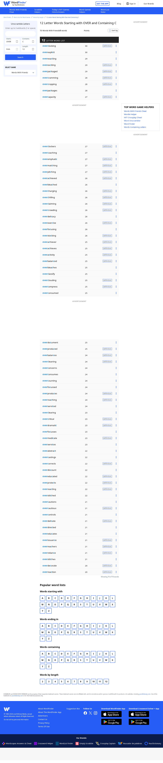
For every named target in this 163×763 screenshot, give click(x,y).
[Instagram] (95, 713)
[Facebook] (85, 713)
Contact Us (42, 719)
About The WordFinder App (49, 712)
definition (107, 46)
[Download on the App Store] (111, 714)
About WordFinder (46, 708)
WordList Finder (66, 743)
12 (106, 681)
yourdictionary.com (144, 694)
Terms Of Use (44, 726)
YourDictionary (155, 743)
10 (93, 681)
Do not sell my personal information (16, 720)
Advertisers (43, 716)
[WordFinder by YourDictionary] (15, 3)
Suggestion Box (73, 708)
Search (20, 57)
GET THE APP (102, 3)
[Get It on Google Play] (111, 722)
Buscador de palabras (132, 743)
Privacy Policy (43, 723)
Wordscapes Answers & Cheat (18, 743)
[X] (90, 713)
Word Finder (7, 17)
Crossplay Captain (108, 743)
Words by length (38, 17)
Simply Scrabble (86, 743)
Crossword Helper (45, 743)
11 (100, 681)
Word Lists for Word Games (22, 17)
